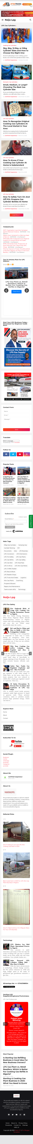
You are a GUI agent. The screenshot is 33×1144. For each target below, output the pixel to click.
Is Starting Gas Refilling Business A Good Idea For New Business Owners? (9, 480)
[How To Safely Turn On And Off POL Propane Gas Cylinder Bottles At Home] (16, 184)
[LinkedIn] (6, 457)
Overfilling (19, 580)
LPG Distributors (22, 554)
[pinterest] (24, 1114)
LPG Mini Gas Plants (21, 566)
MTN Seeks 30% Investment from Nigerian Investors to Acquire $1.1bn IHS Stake (16, 239)
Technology (21, 589)
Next (27, 1024)
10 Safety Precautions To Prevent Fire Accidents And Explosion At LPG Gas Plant (19, 686)
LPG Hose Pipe (19, 563)
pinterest (6, 762)
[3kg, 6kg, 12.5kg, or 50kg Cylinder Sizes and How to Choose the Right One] (16, 35)
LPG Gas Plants (21, 557)
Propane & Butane (9, 583)
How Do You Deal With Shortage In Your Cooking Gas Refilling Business (23, 500)
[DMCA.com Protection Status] (8, 730)
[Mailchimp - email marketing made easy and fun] (14, 532)
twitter (5, 759)
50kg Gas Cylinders (10, 545)
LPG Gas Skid (8, 563)
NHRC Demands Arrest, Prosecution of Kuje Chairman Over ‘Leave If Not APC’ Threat (15, 245)
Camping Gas (22, 545)
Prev (5, 1024)
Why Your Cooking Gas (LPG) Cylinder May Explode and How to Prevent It (19, 649)
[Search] (30, 19)
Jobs (15, 551)
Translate (17, 442)
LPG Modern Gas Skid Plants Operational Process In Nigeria (19, 946)
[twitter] (13, 454)
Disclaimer (8, 1125)
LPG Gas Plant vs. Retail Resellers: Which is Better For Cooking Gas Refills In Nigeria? (23, 480)
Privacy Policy (23, 1123)
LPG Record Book (9, 571)
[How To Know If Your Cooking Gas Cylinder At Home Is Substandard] (16, 147)
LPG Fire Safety (9, 557)
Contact (5, 718)
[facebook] (6, 454)
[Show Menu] (2, 19)
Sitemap (25, 1125)
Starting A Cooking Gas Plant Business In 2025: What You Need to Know (9, 500)
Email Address (9, 519)
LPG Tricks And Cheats (11, 577)
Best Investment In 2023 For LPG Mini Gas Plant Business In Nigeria (16, 881)
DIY (18, 548)
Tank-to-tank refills (10, 589)
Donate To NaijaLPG (31, 521)
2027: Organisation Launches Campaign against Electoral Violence (15, 231)
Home (5, 712)
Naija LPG (18, 1130)
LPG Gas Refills (8, 560)
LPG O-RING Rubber (10, 569)
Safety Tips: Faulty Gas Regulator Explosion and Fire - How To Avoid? (19, 668)
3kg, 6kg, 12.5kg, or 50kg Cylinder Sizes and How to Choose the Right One (15, 50)
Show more (11, 778)
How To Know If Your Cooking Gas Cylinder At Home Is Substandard (15, 162)
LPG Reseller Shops (10, 574)
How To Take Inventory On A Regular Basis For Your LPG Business (16, 928)
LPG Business (23, 551)
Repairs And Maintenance (12, 586)
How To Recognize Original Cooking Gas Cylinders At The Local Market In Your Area (16, 125)
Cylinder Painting (9, 548)
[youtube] (20, 454)
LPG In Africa (8, 566)
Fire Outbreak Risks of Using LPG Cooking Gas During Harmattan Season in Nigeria (19, 611)
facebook (6, 757)
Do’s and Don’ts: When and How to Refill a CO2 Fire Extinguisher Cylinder (19, 630)
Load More (15, 215)
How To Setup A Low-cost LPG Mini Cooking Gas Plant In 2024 (14, 845)
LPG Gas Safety (20, 560)
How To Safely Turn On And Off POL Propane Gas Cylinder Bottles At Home (16, 199)
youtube (5, 766)
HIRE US (16, 1127)
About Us (14, 1123)
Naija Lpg (10, 20)
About (5, 715)
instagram (6, 764)
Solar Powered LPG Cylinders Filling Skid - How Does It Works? (19, 962)
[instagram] (27, 454)
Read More (16, 308)
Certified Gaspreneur (15, 777)
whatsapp (6, 761)
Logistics (23, 577)
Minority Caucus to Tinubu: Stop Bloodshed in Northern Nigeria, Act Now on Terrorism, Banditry (16, 250)
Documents (7, 551)
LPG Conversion (9, 554)
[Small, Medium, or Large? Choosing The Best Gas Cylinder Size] (16, 72)
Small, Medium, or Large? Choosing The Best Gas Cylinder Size (15, 87)
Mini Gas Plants (9, 580)
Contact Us (17, 1125)
